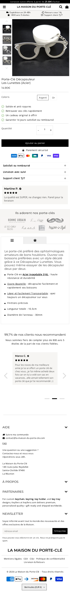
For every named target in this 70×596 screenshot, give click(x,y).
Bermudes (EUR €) (33, 587)
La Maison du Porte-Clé (27, 571)
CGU (32, 558)
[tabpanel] (7, 29)
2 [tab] (54, 398)
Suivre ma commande (17, 434)
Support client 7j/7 (14, 178)
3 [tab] (62, 398)
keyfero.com (29, 502)
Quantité (6, 128)
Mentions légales (13, 558)
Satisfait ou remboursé (16, 165)
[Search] (61, 7)
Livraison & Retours (34, 562)
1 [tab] (47, 398)
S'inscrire (60, 531)
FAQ (4, 443)
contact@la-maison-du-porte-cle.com (25, 438)
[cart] (67, 7)
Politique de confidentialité (50, 558)
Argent (43, 97)
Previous (16, 47)
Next (65, 47)
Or (53, 97)
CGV (26, 558)
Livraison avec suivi (14, 171)
